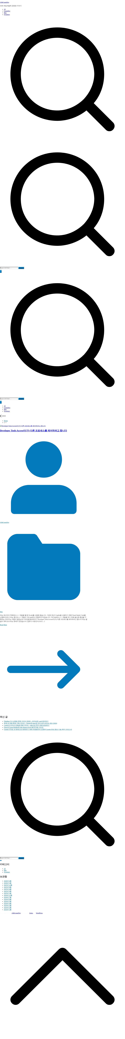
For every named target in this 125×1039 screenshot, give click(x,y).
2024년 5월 (7, 901)
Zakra (31, 913)
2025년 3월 (7, 891)
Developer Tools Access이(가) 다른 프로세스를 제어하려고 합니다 (33, 430)
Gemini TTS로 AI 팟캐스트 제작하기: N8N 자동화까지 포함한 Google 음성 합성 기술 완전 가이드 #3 (38, 729)
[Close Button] (1, 403)
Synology (7, 14)
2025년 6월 (7, 887)
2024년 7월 (7, 897)
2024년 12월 (8, 895)
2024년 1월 (7, 909)
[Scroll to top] (62, 1038)
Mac (5, 13)
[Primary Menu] (1, 272)
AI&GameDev (4, 2)
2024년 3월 (7, 905)
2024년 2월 (7, 907)
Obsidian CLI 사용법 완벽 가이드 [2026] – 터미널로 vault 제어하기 (26, 721)
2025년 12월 (8, 885)
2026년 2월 (7, 881)
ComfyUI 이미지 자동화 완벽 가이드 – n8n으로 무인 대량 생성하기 (26, 725)
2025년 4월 (7, 889)
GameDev (7, 11)
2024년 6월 (7, 899)
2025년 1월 (7, 893)
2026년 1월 (7, 883)
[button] (1, 270)
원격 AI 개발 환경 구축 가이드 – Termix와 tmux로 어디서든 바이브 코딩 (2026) (30, 723)
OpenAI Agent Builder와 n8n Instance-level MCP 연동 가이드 (23, 727)
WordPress (39, 913)
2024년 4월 (7, 903)
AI (5, 9)
